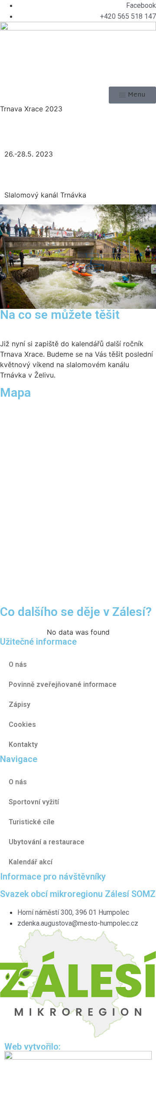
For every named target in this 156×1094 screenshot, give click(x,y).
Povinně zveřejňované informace (63, 684)
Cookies (22, 724)
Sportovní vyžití (34, 802)
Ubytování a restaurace (46, 842)
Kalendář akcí (30, 862)
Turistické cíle (32, 822)
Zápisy (19, 704)
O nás (18, 782)
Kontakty (23, 744)
